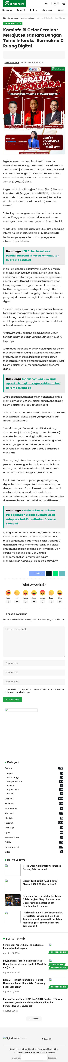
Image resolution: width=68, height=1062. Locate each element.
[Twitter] (59, 1039)
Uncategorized (13, 23)
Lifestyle (34, 818)
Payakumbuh (35, 789)
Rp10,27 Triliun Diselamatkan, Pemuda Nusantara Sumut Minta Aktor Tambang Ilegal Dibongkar (24, 983)
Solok (35, 793)
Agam (35, 773)
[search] (41, 3)
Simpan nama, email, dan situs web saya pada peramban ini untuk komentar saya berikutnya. (35, 690)
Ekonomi (34, 799)
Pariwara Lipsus (34, 837)
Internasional (34, 808)
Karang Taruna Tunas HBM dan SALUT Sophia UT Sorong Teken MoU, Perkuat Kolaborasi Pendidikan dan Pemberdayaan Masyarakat (33, 1002)
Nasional (34, 823)
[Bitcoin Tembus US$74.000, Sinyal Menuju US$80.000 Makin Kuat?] (13, 885)
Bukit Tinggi (35, 777)
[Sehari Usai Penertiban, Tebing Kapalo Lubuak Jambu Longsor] (57, 948)
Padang (35, 785)
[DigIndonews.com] (14, 3)
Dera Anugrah (12, 62)
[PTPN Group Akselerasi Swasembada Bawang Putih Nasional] (13, 870)
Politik (34, 842)
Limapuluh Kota (35, 781)
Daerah (34, 768)
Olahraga (34, 828)
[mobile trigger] (62, 3)
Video (34, 852)
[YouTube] (63, 1039)
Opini (34, 832)
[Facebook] (55, 1039)
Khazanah (34, 813)
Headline (34, 803)
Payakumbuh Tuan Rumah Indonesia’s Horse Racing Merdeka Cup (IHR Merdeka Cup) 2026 (24, 964)
